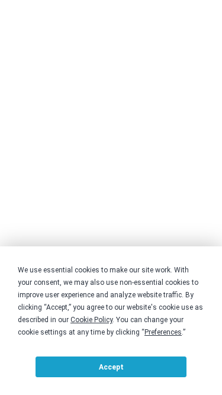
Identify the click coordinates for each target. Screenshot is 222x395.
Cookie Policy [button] (91, 320)
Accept (111, 367)
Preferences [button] (163, 332)
